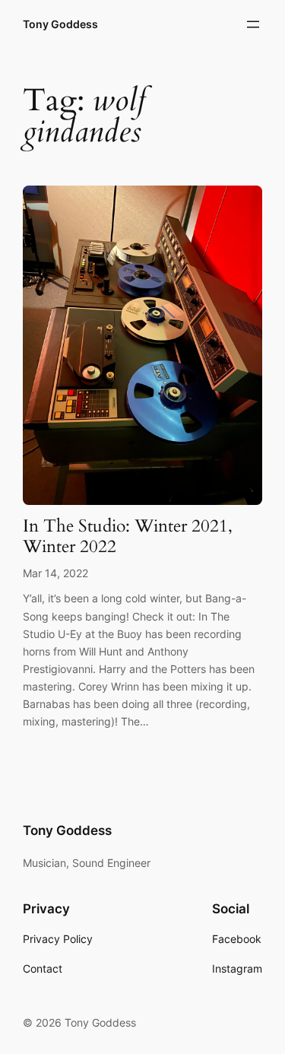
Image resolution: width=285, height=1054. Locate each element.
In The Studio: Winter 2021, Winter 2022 (128, 536)
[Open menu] (253, 24)
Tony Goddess (60, 23)
